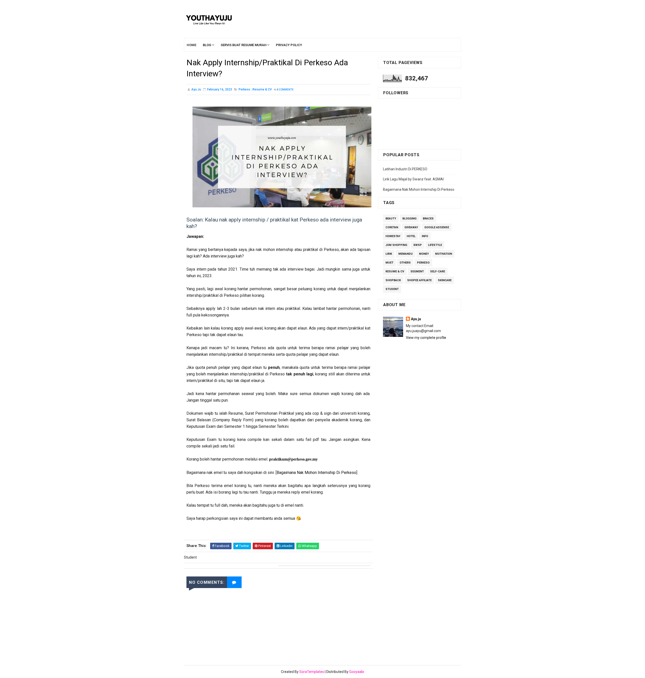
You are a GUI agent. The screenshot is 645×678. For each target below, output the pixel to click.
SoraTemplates (311, 672)
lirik (388, 253)
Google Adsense (436, 227)
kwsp (417, 245)
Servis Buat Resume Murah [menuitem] (243, 45)
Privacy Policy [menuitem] (289, 45)
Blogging (409, 218)
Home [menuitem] (191, 45)
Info (425, 236)
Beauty (390, 218)
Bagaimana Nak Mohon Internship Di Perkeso (316, 472)
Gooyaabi (356, 672)
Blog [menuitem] (207, 45)
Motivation (443, 253)
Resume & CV (262, 89)
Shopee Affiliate (419, 280)
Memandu (405, 253)
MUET (389, 262)
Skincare (445, 280)
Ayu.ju (416, 319)
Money (424, 253)
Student (392, 289)
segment (417, 271)
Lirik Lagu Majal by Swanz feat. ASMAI (413, 179)
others (405, 262)
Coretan (391, 227)
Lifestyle (435, 245)
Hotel (411, 236)
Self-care (437, 271)
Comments (285, 89)
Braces (428, 218)
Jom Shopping (396, 245)
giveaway (411, 227)
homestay (392, 236)
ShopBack (393, 280)
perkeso (244, 89)
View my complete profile (426, 338)
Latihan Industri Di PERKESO (405, 169)
